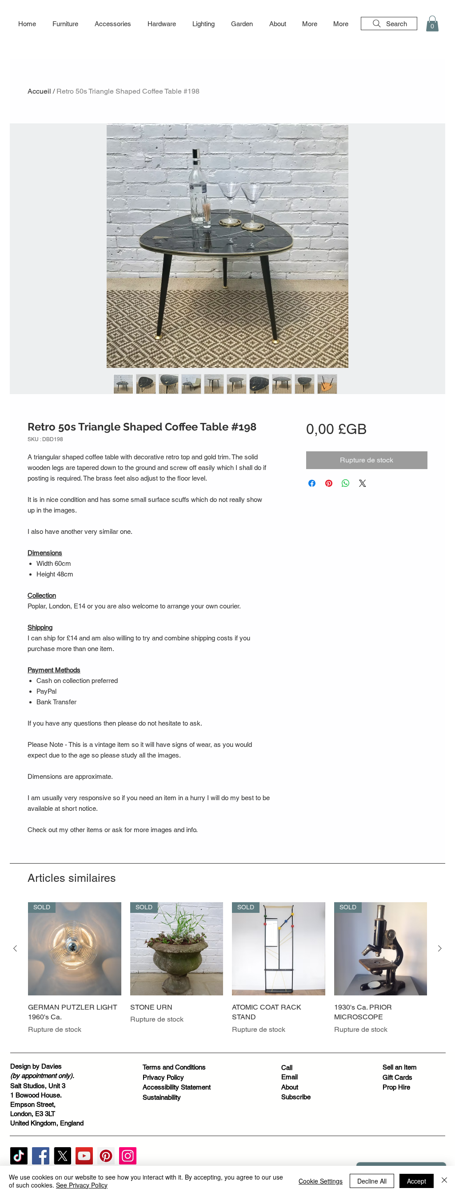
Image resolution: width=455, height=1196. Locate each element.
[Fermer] (444, 1181)
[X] (62, 1155)
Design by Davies (36, 1066)
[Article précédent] (15, 948)
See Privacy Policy (82, 1184)
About (289, 1087)
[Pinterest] (106, 1155)
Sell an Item (400, 1067)
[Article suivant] (440, 948)
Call (286, 1067)
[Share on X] (362, 483)
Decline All (372, 1180)
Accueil (39, 91)
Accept (416, 1180)
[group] (227, 973)
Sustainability (162, 1097)
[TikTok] (19, 1155)
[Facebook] (40, 1155)
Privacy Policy (163, 1077)
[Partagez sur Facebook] (312, 483)
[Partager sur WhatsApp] (345, 483)
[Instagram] (127, 1155)
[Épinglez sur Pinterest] (328, 483)
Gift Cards (397, 1077)
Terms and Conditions (174, 1067)
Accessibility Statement (177, 1087)
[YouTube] (84, 1155)
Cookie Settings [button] (321, 1180)
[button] (65, 24)
